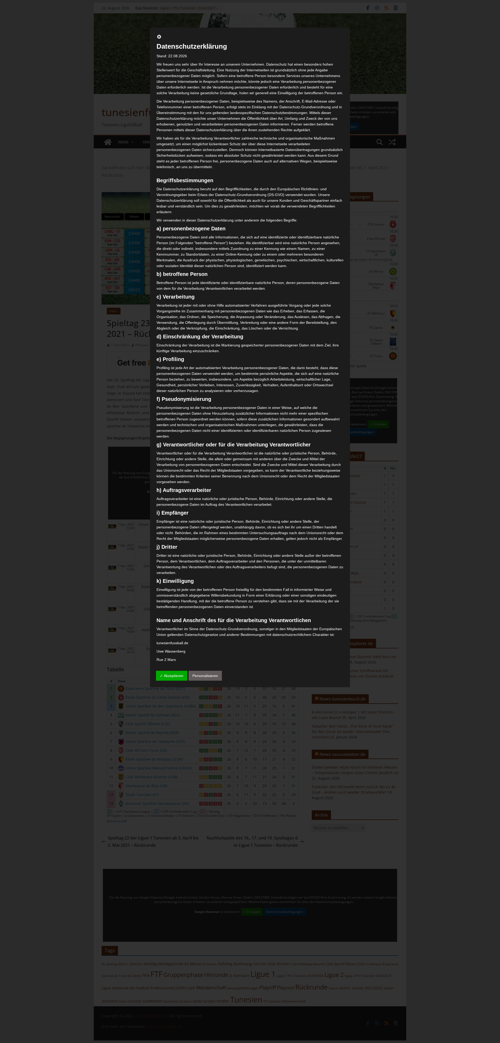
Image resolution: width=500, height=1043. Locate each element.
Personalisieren (205, 676)
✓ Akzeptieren (171, 676)
